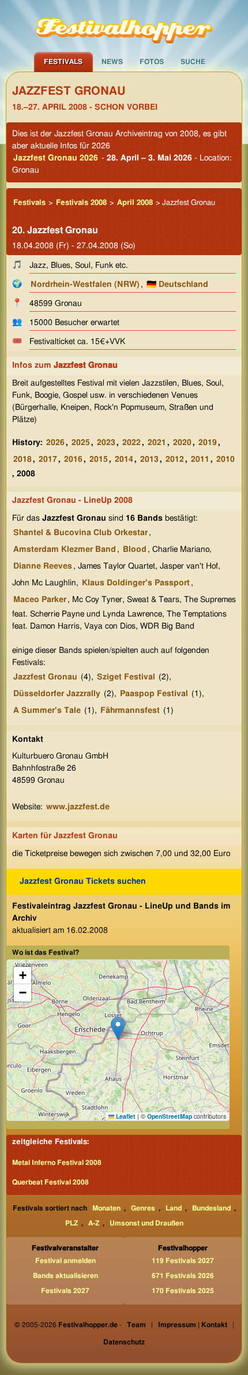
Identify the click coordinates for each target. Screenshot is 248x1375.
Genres (143, 1208)
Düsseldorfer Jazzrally (56, 694)
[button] (118, 1028)
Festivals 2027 (65, 1290)
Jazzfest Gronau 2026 (55, 158)
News (112, 61)
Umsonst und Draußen (146, 1223)
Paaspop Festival (154, 694)
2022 (131, 443)
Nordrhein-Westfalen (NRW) (85, 285)
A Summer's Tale (47, 711)
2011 (200, 459)
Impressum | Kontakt (192, 1324)
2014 (124, 459)
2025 (81, 443)
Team (136, 1324)
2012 (175, 459)
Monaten (106, 1208)
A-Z (93, 1223)
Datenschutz (124, 1342)
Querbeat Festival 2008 (50, 1182)
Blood (134, 549)
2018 (22, 459)
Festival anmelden (65, 1260)
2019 (207, 443)
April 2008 (135, 203)
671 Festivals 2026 (183, 1275)
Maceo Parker (39, 600)
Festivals (63, 61)
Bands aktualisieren (65, 1275)
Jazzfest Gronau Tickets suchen (83, 881)
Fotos (152, 61)
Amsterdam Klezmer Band (64, 549)
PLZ (71, 1223)
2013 (149, 459)
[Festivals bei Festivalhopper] (124, 26)
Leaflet (125, 1116)
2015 (98, 459)
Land (174, 1208)
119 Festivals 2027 (183, 1260)
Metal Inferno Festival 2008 (57, 1162)
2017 (48, 459)
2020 (182, 443)
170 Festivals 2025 (183, 1290)
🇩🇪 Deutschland (177, 285)
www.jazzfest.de (78, 807)
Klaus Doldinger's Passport (136, 583)
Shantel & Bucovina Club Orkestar (80, 533)
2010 (225, 459)
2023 (106, 443)
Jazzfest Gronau (45, 677)
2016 (73, 459)
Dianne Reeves (42, 566)
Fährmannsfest (130, 711)
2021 (157, 443)
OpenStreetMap (169, 1116)
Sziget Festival (126, 677)
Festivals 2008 (81, 203)
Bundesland (211, 1208)
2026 (55, 443)
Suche (193, 61)
